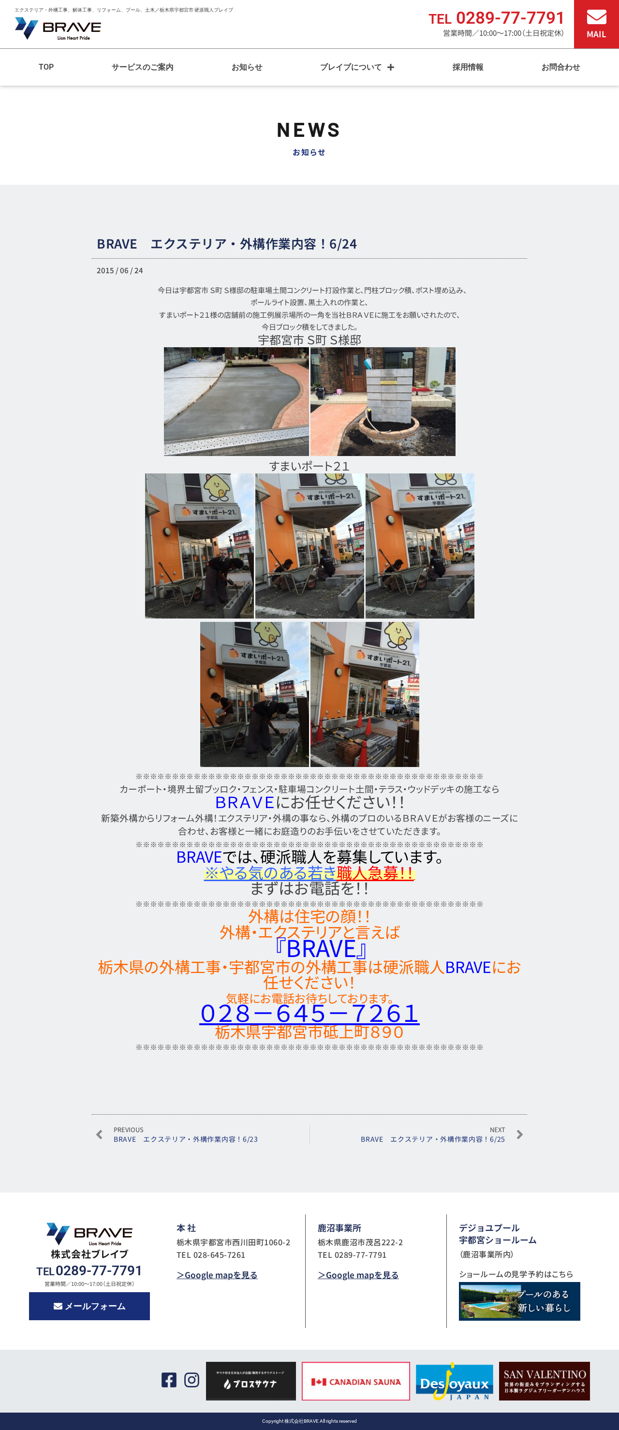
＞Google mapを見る (217, 1274)
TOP (46, 67)
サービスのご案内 (143, 67)
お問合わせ (561, 67)
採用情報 (468, 67)
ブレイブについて (351, 67)
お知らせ (247, 67)
